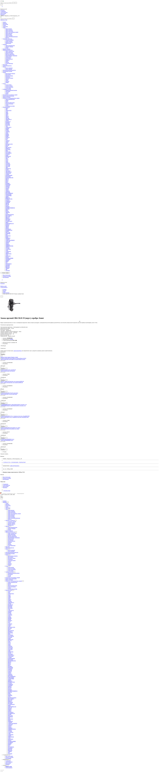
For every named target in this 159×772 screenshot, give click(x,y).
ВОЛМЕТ (7, 183)
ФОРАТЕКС (8, 256)
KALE (6, 138)
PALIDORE (7, 151)
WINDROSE (8, 168)
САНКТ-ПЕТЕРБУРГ (10, 240)
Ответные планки (9, 78)
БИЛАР (7, 178)
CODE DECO (8, 127)
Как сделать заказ (6, 477)
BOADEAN (7, 121)
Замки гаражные (8, 29)
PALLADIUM (8, 153)
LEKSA (7, 141)
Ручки (4, 83)
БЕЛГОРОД (8, 176)
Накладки (5, 64)
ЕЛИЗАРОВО (8, 194)
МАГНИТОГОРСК (9, 214)
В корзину (3, 354)
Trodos (6, 161)
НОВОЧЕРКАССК (9, 223)
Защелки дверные (9, 46)
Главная (4, 289)
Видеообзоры (6, 479)
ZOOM (6, 169)
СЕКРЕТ (7, 242)
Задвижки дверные (9, 39)
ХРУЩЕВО (7, 259)
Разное (6, 61)
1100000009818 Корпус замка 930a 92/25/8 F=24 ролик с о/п (13, 405)
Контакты (2, 14)
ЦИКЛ (6, 261)
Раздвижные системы (7, 71)
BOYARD (7, 123)
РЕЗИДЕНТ (8, 235)
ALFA (6, 111)
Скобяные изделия (7, 89)
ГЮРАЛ (7, 188)
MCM (6, 146)
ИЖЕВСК (7, 197)
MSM (6, 150)
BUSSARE (7, 125)
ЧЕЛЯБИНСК (8, 263)
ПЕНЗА (7, 228)
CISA (6, 126)
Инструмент (8, 74)
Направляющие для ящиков (11, 55)
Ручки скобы (8, 88)
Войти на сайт (3, 286)
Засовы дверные (8, 41)
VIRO (6, 167)
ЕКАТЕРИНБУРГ (9, 193)
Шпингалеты (8, 43)
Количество (2, 351)
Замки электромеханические (11, 36)
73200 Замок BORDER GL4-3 (6, 440)
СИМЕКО (7, 244)
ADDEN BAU (8, 110)
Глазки (4, 25)
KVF (6, 139)
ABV (6, 109)
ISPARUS (7, 137)
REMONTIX (8, 156)
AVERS (7, 120)
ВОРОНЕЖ (7, 184)
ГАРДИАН (7, 185)
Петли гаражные (9, 67)
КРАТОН (7, 208)
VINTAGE (7, 166)
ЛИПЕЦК (7, 212)
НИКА (6, 222)
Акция (4, 22)
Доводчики (5, 26)
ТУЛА (6, 254)
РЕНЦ (6, 236)
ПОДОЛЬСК (8, 229)
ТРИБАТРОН (8, 253)
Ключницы (7, 76)
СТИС (6, 250)
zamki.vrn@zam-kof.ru (14, 465)
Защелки (5, 44)
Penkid (6, 155)
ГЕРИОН (7, 186)
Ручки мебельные (9, 63)
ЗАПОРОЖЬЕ (8, 195)
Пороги (7, 79)
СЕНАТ (7, 243)
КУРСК (7, 211)
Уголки (7, 92)
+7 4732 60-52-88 (14, 462)
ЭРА (6, 269)
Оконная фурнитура (7, 65)
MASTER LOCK (9, 144)
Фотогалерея (3, 13)
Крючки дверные (9, 42)
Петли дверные (8, 69)
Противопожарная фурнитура (9, 70)
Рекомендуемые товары (5, 357)
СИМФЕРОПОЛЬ (9, 245)
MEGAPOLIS (8, 147)
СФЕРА (7, 252)
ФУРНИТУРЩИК (9, 258)
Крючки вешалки (6, 48)
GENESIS (7, 131)
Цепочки (7, 81)
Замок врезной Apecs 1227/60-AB (7, 370)
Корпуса (7, 37)
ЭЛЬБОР (7, 268)
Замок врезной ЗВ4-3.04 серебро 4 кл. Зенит (9, 428)
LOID (6, 142)
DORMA (7, 128)
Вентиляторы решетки (10, 73)
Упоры (6, 80)
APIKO (7, 117)
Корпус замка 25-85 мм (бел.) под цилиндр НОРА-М (11, 382)
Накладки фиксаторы (10, 102)
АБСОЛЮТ (7, 170)
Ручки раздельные (9, 86)
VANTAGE (7, 164)
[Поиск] (13, 3)
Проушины (7, 91)
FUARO (7, 130)
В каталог (2, 10)
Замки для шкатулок (9, 51)
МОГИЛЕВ (7, 219)
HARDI (7, 134)
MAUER (7, 145)
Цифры (7, 82)
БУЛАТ (7, 181)
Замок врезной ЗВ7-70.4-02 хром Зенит (8, 394)
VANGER (7, 163)
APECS (7, 116)
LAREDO (7, 140)
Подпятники (8, 57)
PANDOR (7, 154)
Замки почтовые (8, 35)
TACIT (6, 159)
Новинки (5, 23)
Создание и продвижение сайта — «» (13, 493)
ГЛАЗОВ (7, 187)
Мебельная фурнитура (8, 50)
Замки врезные (8, 28)
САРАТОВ (7, 241)
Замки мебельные (9, 52)
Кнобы (6, 47)
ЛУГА (6, 213)
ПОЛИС (7, 231)
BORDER (7, 122)
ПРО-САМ (7, 232)
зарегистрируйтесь (18, 350)
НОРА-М (7, 224)
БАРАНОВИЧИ (8, 175)
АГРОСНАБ (8, 173)
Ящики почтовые (6, 97)
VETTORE (7, 165)
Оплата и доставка (7, 478)
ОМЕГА (7, 226)
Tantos (6, 160)
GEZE (6, 132)
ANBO (6, 113)
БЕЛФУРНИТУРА (9, 177)
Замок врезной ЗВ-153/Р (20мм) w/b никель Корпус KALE (12, 359)
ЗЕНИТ (7, 196)
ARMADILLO (8, 119)
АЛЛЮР (7, 174)
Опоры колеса (8, 56)
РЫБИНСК (7, 238)
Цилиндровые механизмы (8, 95)
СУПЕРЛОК (8, 251)
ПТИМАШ (7, 233)
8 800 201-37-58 (3, 19)
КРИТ (6, 210)
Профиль (7, 60)
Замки (4, 27)
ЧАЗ (6, 262)
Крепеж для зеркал (9, 53)
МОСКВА (7, 220)
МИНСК (7, 217)
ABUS (6, 108)
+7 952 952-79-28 (21, 462)
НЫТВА (7, 225)
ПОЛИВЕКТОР (8, 230)
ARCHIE (7, 118)
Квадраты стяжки (9, 75)
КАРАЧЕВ (7, 202)
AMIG (6, 112)
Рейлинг (7, 62)
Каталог (4, 290)
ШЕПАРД (7, 267)
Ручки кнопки (8, 84)
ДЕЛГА (7, 189)
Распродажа (5, 24)
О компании (3, 11)
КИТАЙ (7, 204)
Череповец (7, 264)
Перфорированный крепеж (11, 90)
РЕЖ (6, 234)
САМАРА (7, 239)
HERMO (7, 135)
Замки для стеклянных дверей (11, 32)
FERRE (7, 129)
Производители (6, 107)
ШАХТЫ (7, 266)
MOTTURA (7, 149)
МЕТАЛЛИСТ (8, 215)
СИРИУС (7, 247)
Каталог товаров (5, 272)
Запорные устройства (7, 38)
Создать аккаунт (3, 287)
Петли (4, 66)
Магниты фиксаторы (9, 54)
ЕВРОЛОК (7, 192)
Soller (6, 158)
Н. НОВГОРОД (8, 221)
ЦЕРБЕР (7, 260)
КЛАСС (7, 205)
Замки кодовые (8, 34)
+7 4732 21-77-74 (6, 462)
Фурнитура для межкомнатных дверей (11, 98)
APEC (6, 114)
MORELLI (7, 148)
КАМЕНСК (7, 201)
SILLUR (7, 157)
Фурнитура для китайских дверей (10, 94)
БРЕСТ (7, 179)
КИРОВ (7, 203)
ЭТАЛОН (7, 270)
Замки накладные (9, 31)
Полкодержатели (9, 59)
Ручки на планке (9, 85)
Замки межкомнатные (10, 45)
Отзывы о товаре (14, 357)
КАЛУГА (7, 200)
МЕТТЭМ (7, 216)
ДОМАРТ (7, 191)
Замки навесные (8, 33)
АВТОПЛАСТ (8, 172)
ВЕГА (6, 182)
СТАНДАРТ (8, 249)
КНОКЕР (7, 206)
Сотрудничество (3, 12)
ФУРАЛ (7, 257)
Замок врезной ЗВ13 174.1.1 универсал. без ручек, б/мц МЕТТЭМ (14, 417)
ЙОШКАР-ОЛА (8, 198)
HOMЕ (6, 136)
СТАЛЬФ (7, 248)
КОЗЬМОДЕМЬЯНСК (10, 207)
